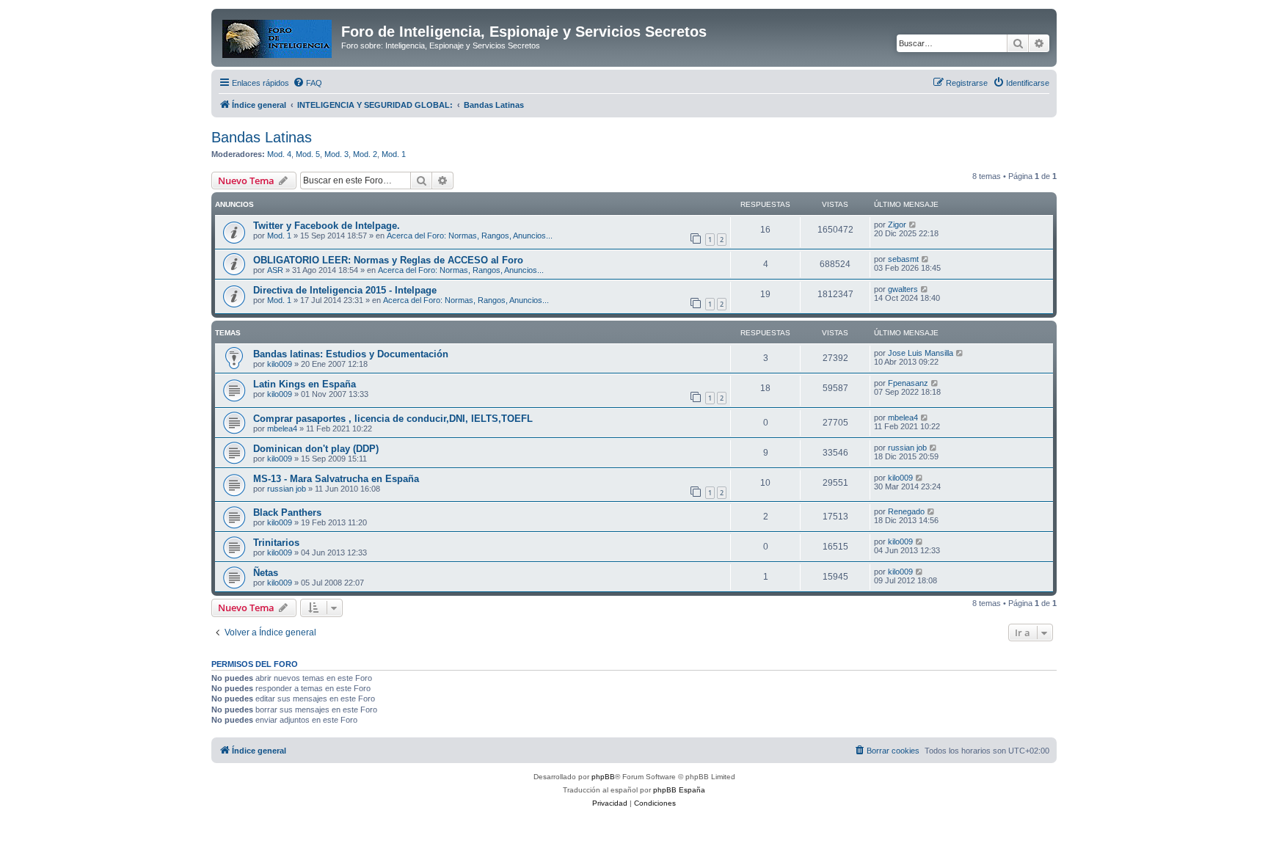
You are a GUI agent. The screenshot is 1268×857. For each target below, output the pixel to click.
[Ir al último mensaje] (913, 224)
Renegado (906, 511)
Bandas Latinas (261, 137)
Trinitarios (276, 542)
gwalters (903, 289)
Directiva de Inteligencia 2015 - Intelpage (345, 290)
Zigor (897, 224)
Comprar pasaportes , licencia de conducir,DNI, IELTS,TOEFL (393, 418)
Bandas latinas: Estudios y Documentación (350, 354)
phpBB (603, 777)
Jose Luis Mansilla (920, 353)
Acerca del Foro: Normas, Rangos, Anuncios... (470, 235)
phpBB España (679, 790)
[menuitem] (307, 83)
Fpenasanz (908, 383)
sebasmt (903, 259)
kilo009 (279, 364)
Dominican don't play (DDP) (316, 448)
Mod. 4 (279, 154)
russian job (907, 447)
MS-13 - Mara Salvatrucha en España (336, 478)
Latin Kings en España (304, 384)
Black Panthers (287, 512)
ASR (275, 270)
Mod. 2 (365, 154)
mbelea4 (282, 428)
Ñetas (265, 572)
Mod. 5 (308, 154)
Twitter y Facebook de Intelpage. (326, 225)
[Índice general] (278, 35)
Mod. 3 (336, 154)
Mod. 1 (394, 154)
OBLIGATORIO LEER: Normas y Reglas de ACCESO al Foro (388, 260)
